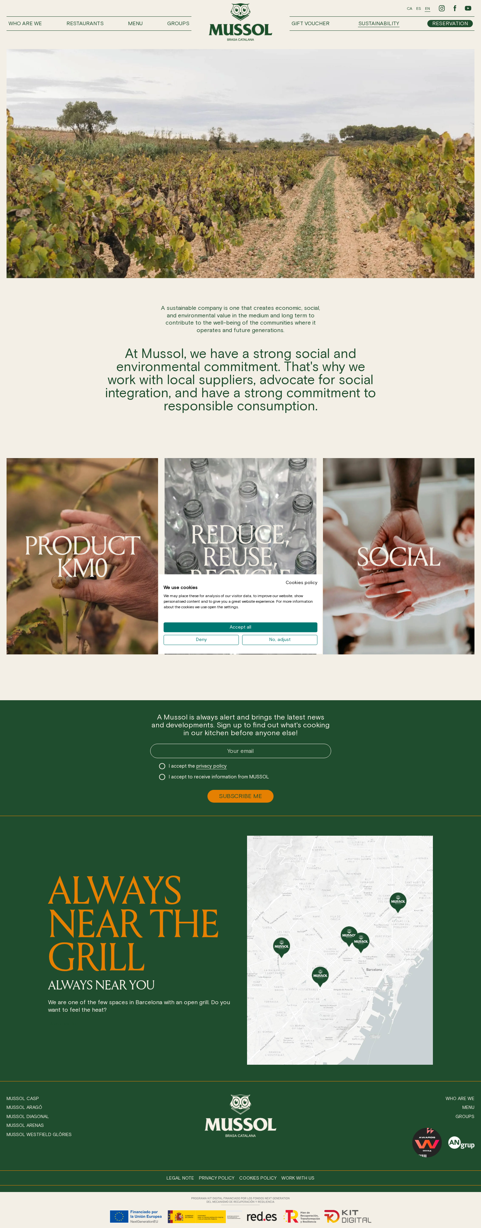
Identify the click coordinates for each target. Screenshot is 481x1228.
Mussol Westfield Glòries (39, 1134)
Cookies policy (257, 1178)
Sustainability (378, 23)
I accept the (198, 766)
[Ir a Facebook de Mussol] (455, 8)
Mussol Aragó (24, 1107)
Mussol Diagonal (28, 1116)
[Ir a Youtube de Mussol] (468, 8)
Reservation (450, 23)
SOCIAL (398, 556)
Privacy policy (216, 1178)
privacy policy (211, 766)
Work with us (297, 1178)
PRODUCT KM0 (82, 556)
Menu (135, 23)
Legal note (180, 1178)
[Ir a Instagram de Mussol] (442, 8)
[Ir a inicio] (240, 22)
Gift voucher (311, 23)
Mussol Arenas (25, 1125)
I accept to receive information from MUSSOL (219, 777)
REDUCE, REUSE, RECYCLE (240, 556)
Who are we (25, 23)
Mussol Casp (23, 1098)
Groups (178, 23)
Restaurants (85, 23)
